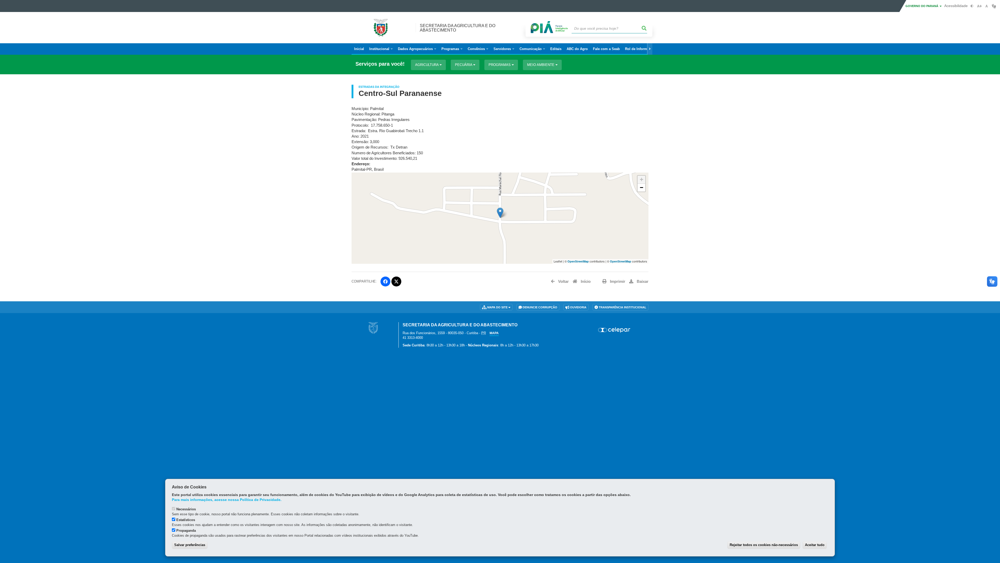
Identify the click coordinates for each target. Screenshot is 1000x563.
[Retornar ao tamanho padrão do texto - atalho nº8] (987, 6)
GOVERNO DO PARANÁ (922, 6)
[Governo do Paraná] (373, 328)
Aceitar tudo (814, 545)
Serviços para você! (380, 64)
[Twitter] (396, 281)
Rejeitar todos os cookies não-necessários (764, 545)
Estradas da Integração (379, 86)
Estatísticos (185, 520)
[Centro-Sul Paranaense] (500, 212)
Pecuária (464, 65)
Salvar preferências (189, 545)
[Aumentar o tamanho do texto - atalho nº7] (979, 6)
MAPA (494, 333)
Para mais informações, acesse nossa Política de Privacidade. (227, 500)
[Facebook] (385, 281)
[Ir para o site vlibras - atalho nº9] (994, 6)
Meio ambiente (541, 65)
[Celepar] (614, 330)
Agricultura (427, 65)
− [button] (641, 187)
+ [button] (641, 179)
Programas (500, 65)
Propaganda (186, 531)
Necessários (186, 509)
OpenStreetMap (578, 261)
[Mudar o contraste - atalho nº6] (972, 6)
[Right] (649, 49)
